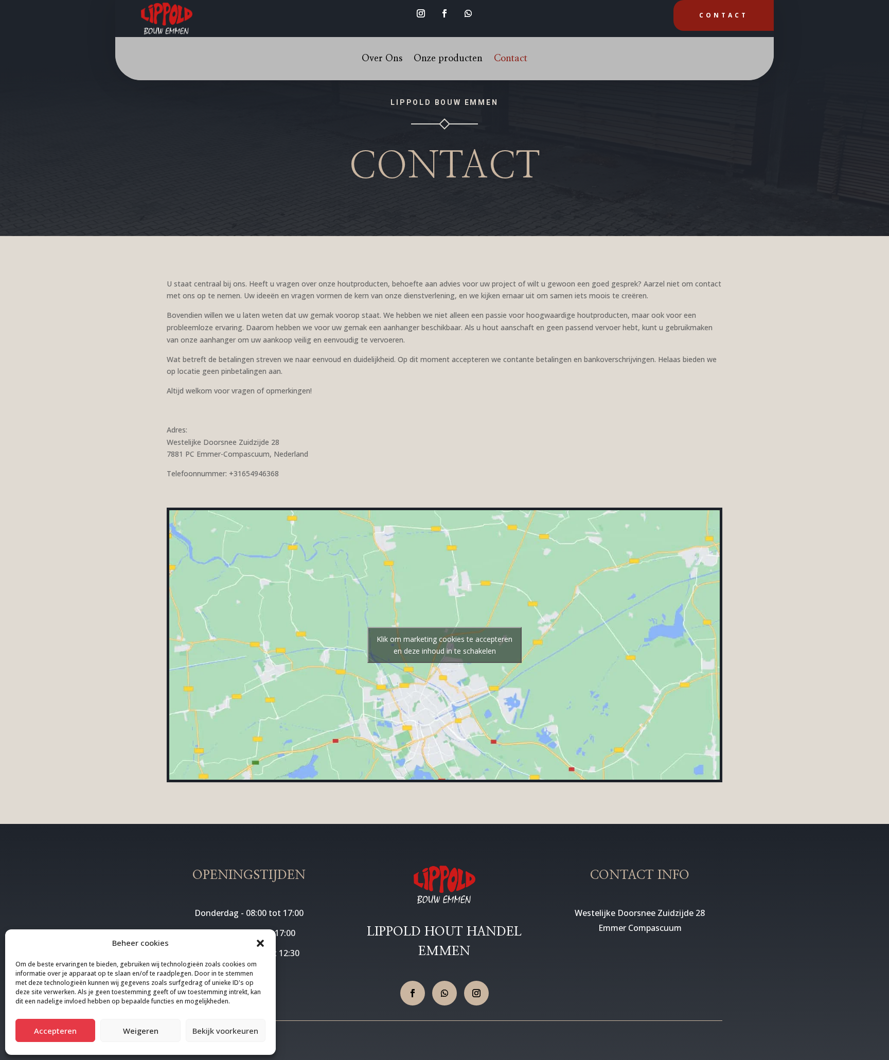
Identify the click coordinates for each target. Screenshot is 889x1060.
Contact (723, 15)
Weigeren (140, 1031)
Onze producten (448, 59)
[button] (260, 943)
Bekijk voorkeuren (225, 1031)
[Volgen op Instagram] (421, 13)
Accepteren (55, 1031)
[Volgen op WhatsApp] (468, 13)
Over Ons (382, 59)
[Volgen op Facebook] (444, 13)
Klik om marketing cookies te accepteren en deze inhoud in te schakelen (444, 645)
